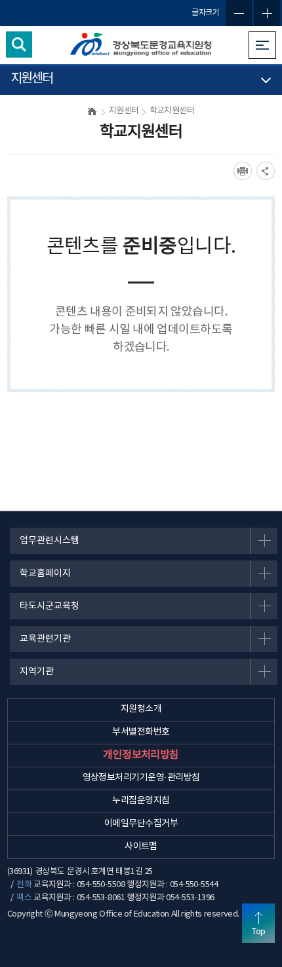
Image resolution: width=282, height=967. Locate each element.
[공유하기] (265, 171)
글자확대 (267, 13)
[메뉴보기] (262, 45)
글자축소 (239, 13)
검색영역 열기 (19, 44)
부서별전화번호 (140, 732)
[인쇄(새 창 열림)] (242, 171)
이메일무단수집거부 (141, 823)
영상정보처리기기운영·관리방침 (141, 778)
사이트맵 (141, 846)
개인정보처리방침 (141, 755)
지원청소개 (141, 709)
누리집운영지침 (140, 800)
